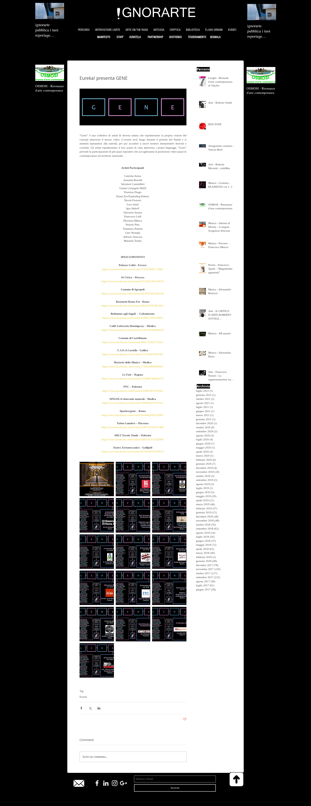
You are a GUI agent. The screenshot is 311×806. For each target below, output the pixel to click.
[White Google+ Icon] (123, 783)
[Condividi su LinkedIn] (99, 708)
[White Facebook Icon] (97, 783)
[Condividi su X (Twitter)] (90, 708)
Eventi (83, 696)
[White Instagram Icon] (114, 783)
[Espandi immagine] (97, 479)
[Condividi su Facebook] (81, 708)
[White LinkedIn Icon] (106, 783)
